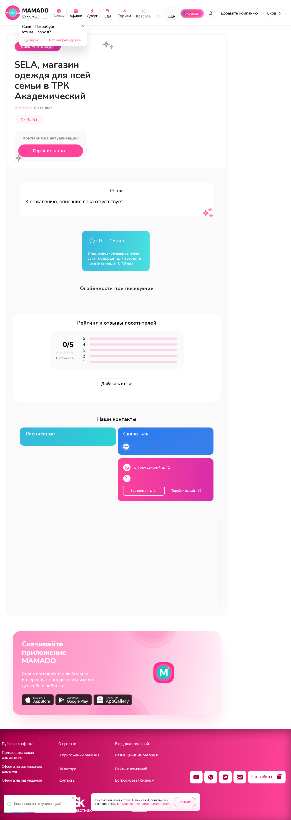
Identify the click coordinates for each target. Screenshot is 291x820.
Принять (185, 802)
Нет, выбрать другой (65, 40)
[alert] (40, 804)
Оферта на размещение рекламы (22, 769)
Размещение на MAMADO (137, 755)
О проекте (67, 743)
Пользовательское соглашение (18, 755)
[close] (73, 798)
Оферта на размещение (22, 780)
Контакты (66, 780)
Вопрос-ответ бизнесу (134, 780)
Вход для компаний (132, 743)
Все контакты (141, 490)
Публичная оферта (17, 743)
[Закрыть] (82, 25)
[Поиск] (210, 13)
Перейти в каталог (50, 151)
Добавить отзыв (117, 384)
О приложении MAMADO (79, 755)
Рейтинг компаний (131, 769)
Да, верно (31, 40)
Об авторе (67, 769)
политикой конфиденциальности (144, 804)
